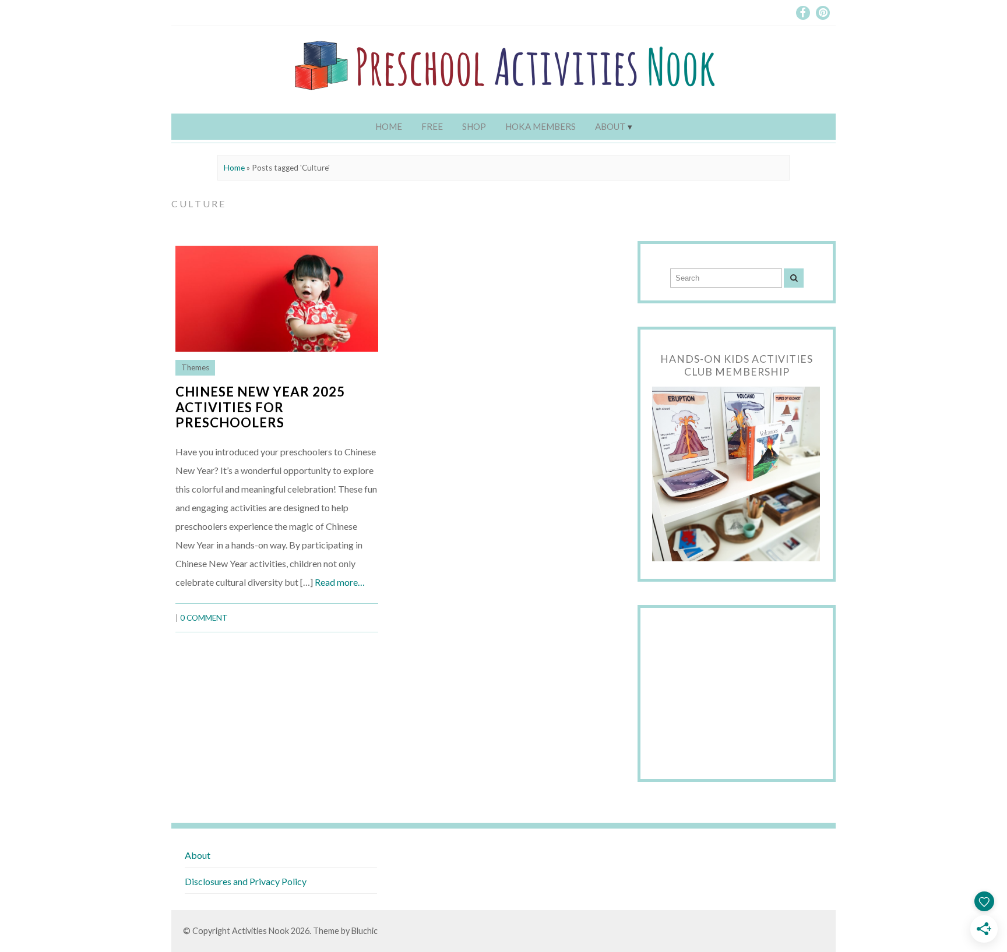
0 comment (204, 617)
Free (432, 126)
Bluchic (364, 931)
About (610, 126)
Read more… (340, 582)
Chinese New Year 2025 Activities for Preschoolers (260, 407)
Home (388, 126)
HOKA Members (540, 126)
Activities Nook (260, 931)
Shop (474, 126)
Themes (195, 367)
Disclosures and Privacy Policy (246, 881)
